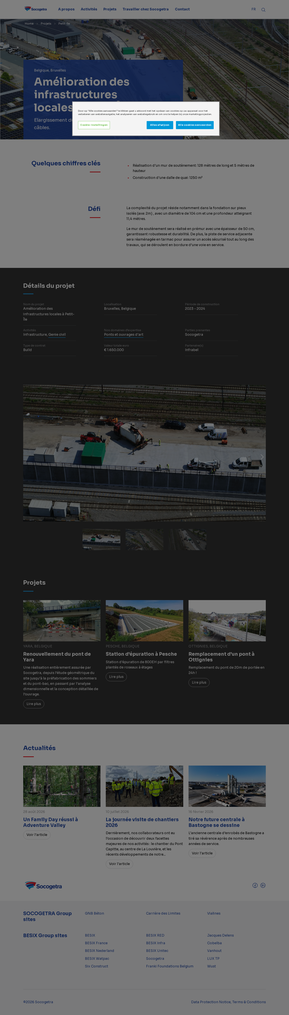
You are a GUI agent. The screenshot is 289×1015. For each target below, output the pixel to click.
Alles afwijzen (159, 125)
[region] (146, 118)
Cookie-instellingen (94, 125)
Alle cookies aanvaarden (195, 125)
